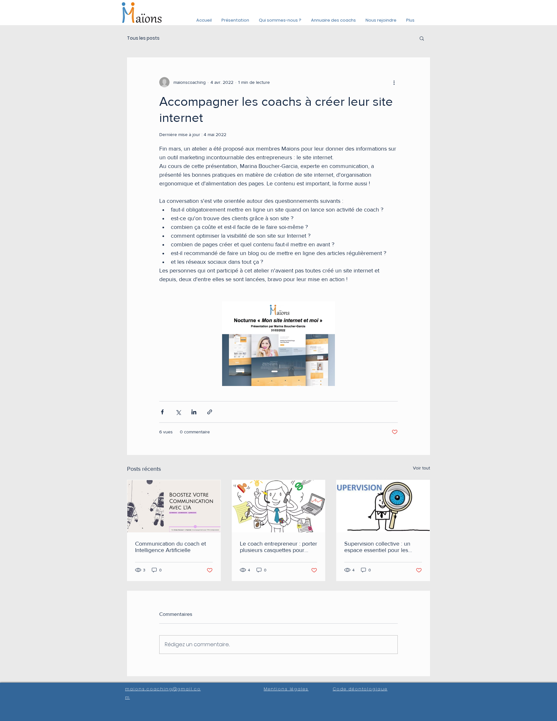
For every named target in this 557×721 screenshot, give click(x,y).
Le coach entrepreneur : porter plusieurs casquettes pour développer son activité (278, 546)
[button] (422, 38)
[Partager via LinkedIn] (194, 412)
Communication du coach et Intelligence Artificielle (170, 546)
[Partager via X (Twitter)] (178, 412)
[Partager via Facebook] (162, 412)
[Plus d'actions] (394, 82)
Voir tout (421, 467)
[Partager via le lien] (210, 412)
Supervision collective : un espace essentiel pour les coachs (377, 546)
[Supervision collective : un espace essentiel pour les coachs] (383, 506)
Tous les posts (143, 38)
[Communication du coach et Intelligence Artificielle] (173, 506)
